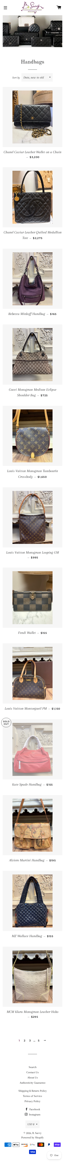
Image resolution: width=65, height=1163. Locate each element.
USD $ (30, 1124)
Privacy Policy (32, 1101)
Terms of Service (32, 1096)
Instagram (34, 1114)
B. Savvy (37, 1133)
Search (32, 1067)
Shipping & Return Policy (32, 1090)
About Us (32, 1077)
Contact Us (32, 1072)
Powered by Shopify (32, 1137)
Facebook (34, 1109)
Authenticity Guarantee (33, 1082)
